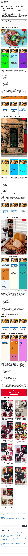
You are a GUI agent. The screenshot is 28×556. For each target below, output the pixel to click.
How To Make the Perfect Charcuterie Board (14, 167)
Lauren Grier (12, 355)
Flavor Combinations (11, 513)
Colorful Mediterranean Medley (7, 22)
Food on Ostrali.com (5, 1)
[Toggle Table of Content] (25, 20)
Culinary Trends (5, 513)
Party (3, 511)
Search (24, 525)
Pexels (18, 47)
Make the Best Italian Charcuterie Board (22, 56)
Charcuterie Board (5, 165)
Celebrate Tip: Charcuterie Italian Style (14, 109)
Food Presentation (19, 513)
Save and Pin (24, 219)
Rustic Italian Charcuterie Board (7, 21)
